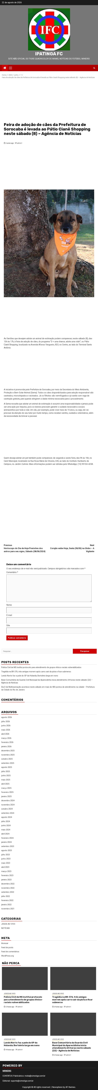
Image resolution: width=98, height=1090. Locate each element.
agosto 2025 (6, 767)
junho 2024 (5, 825)
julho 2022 (5, 896)
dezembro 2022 (7, 884)
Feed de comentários (10, 951)
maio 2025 (5, 780)
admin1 (19, 143)
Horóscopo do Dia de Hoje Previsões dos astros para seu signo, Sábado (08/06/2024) (24, 548)
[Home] (4, 68)
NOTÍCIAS (5, 928)
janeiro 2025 (6, 796)
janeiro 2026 (6, 746)
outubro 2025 (7, 759)
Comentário (12, 572)
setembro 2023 (7, 846)
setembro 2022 (7, 892)
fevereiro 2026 (7, 742)
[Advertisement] (49, 100)
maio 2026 (5, 730)
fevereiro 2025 (7, 792)
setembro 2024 (7, 813)
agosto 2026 (6, 717)
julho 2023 (5, 855)
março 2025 (6, 788)
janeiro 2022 (6, 904)
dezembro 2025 (7, 750)
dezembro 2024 (7, 800)
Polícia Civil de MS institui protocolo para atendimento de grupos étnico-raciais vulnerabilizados (41, 667)
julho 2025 (5, 771)
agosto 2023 (6, 850)
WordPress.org (7, 956)
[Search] (94, 68)
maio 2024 (5, 830)
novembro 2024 (7, 805)
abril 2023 (5, 867)
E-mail (9, 615)
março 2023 (6, 871)
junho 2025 (5, 775)
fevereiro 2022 (7, 900)
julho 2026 (5, 721)
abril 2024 (5, 834)
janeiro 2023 (6, 879)
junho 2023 (5, 859)
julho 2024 (5, 821)
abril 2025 (5, 784)
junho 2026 (5, 725)
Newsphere (57, 1087)
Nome (9, 605)
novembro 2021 (7, 909)
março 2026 (6, 738)
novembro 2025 (7, 755)
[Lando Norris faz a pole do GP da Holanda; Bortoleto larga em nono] (25, 1024)
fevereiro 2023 (7, 875)
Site (8, 625)
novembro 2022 (7, 888)
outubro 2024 (7, 809)
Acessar (4, 943)
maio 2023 (5, 863)
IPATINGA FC (49, 53)
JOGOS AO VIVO (8, 924)
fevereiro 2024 (7, 838)
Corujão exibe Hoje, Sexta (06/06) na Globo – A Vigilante (72, 548)
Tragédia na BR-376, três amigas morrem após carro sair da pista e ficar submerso (36, 671)
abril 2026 (5, 734)
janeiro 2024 (6, 842)
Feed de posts (7, 947)
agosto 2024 (6, 817)
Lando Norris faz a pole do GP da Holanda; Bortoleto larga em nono (29, 676)
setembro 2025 (7, 763)
